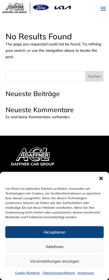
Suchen (94, 76)
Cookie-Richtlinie (27, 273)
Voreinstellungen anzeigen (54, 261)
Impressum (86, 273)
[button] (101, 178)
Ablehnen (54, 246)
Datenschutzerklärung (59, 273)
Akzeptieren (54, 232)
